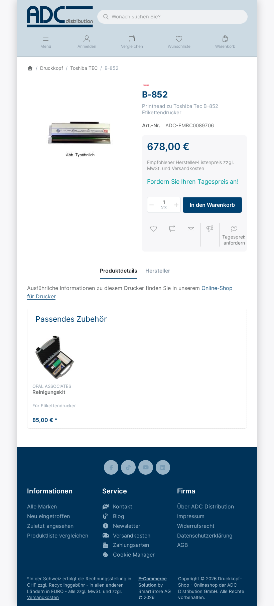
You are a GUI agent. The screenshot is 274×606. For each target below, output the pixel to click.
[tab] (118, 270)
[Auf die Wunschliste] (153, 235)
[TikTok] (128, 467)
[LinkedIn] (163, 467)
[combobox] (172, 17)
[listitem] (79, 133)
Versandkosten (43, 597)
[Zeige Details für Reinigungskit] (54, 357)
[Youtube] (145, 467)
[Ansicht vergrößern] (79, 133)
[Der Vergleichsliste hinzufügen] (172, 235)
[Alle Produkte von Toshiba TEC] (146, 85)
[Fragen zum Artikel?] (191, 235)
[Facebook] (111, 467)
